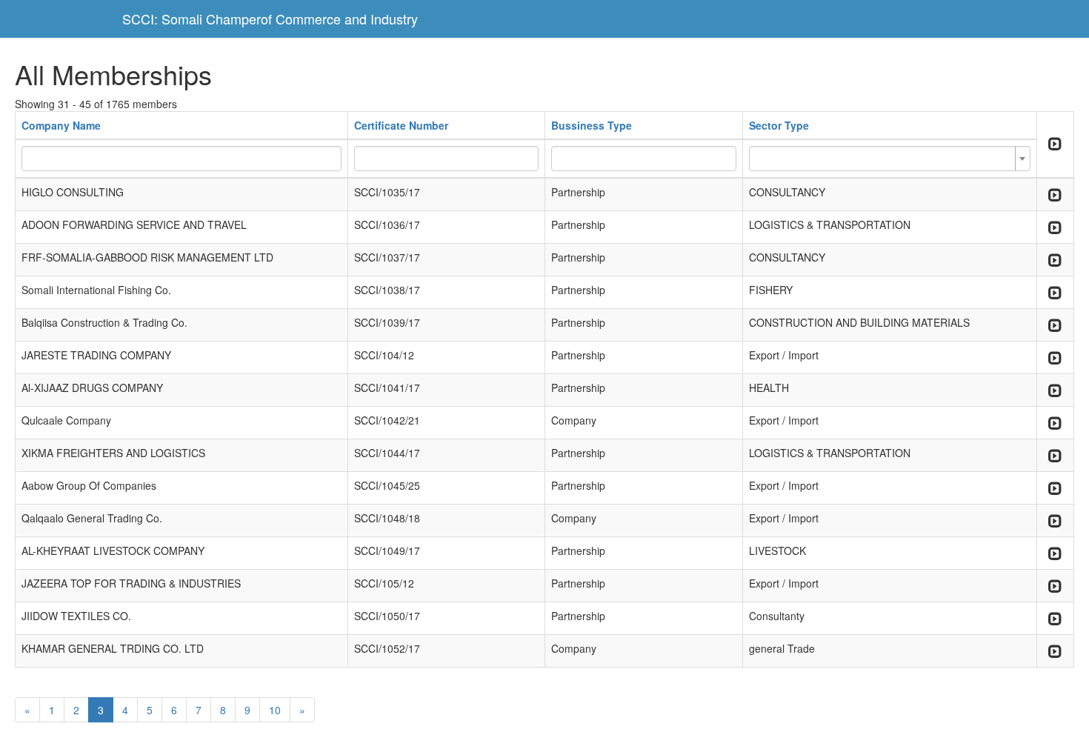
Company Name (61, 125)
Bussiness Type (591, 125)
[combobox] (889, 158)
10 (275, 709)
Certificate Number (401, 125)
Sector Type (779, 125)
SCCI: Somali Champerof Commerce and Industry (270, 18)
